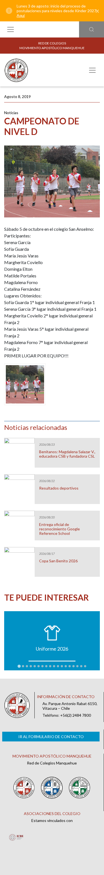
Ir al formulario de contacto (51, 736)
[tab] (19, 666)
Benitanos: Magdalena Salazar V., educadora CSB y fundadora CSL (67, 454)
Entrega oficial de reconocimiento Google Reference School (59, 529)
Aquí (21, 15)
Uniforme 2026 (52, 649)
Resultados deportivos (58, 488)
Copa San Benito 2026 (58, 561)
